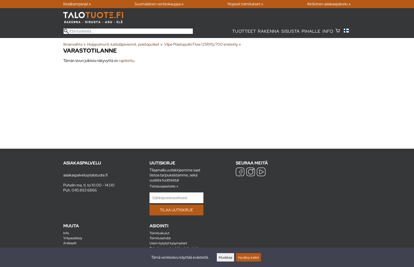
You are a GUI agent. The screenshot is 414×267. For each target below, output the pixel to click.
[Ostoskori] (337, 31)
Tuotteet (244, 31)
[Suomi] (347, 31)
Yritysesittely (72, 238)
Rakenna (268, 31)
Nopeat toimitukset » (245, 3)
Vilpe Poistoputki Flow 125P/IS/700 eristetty (202, 44)
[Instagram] (250, 172)
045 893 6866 (84, 190)
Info (327, 31)
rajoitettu (126, 60)
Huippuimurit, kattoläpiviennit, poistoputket (124, 44)
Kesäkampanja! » (77, 3)
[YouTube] (261, 172)
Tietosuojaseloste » (164, 186)
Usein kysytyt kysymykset (168, 243)
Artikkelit (69, 243)
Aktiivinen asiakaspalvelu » (329, 3)
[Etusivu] (93, 21)
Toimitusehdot (160, 238)
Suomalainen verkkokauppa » (159, 3)
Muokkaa (225, 257)
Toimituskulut (159, 233)
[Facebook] (240, 172)
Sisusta (290, 31)
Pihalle (311, 31)
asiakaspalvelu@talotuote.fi (85, 175)
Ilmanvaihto (74, 44)
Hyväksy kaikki (248, 257)
